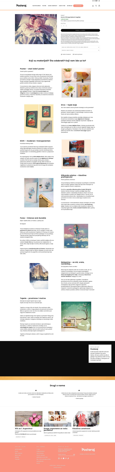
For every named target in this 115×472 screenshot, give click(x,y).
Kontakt (38, 463)
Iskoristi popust (21, 436)
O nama (38, 449)
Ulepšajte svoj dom (50, 435)
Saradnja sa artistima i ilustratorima (87, 454)
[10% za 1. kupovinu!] (28, 419)
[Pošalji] (74, 454)
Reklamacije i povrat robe (42, 457)
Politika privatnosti (41, 451)
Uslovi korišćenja (40, 453)
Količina (63, 23)
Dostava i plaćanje (41, 455)
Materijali (69, 5)
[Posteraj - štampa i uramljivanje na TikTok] (68, 458)
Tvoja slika (78, 5)
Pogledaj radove (78, 435)
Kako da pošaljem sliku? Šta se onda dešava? (75, 47)
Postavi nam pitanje (67, 50)
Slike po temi (62, 5)
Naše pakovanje (40, 461)
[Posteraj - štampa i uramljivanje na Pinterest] (66, 458)
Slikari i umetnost (52, 5)
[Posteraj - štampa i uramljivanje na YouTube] (63, 458)
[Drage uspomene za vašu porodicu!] (57, 419)
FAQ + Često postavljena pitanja (44, 459)
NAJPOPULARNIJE (37, 5)
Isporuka (69, 20)
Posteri (44, 5)
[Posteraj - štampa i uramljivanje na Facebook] (61, 458)
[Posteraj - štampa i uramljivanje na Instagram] (59, 458)
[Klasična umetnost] (86, 419)
